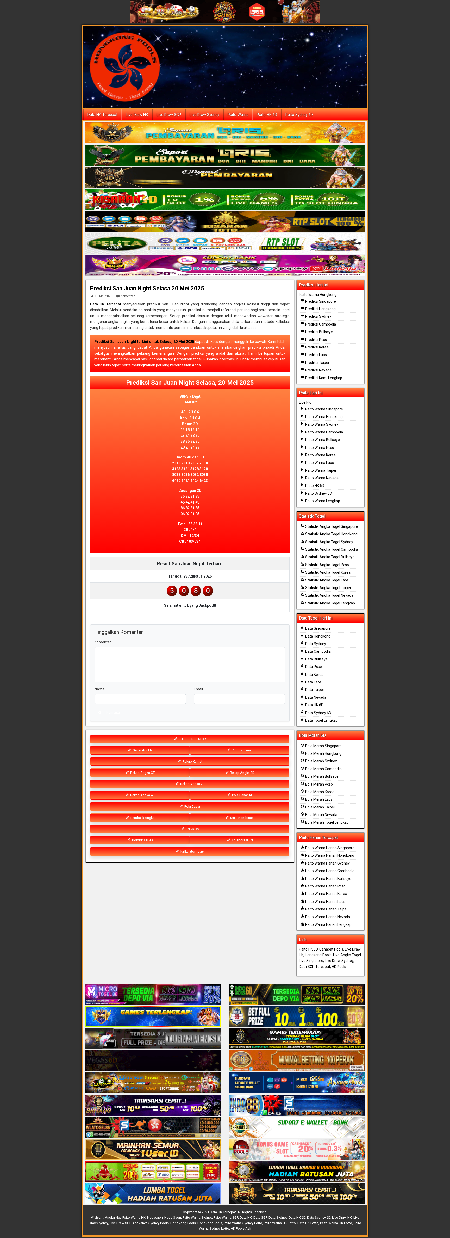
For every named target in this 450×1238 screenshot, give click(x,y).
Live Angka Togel (347, 955)
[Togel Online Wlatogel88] (153, 1127)
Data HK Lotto (307, 1223)
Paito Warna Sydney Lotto (243, 1223)
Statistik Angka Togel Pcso (326, 565)
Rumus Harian (242, 750)
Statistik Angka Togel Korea (327, 572)
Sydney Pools (158, 1223)
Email (198, 689)
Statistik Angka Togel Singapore (331, 526)
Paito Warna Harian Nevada (327, 917)
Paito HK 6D (267, 114)
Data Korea (313, 674)
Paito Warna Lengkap (322, 501)
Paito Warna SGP (226, 1217)
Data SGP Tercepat (314, 967)
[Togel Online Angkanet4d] (297, 1127)
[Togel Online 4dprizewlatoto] (153, 1150)
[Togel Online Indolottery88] (297, 1105)
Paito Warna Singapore (323, 409)
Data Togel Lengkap (321, 720)
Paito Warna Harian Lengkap (328, 924)
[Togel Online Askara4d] (153, 1083)
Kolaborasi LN (242, 840)
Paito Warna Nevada (321, 478)
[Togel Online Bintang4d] (153, 1105)
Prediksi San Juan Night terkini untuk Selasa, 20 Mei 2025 (144, 342)
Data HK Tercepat (102, 114)
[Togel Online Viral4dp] (225, 266)
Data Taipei (314, 690)
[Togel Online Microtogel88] (153, 994)
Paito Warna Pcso (319, 447)
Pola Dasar (192, 806)
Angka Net (113, 1217)
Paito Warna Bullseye (322, 440)
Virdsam (97, 1217)
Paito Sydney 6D (299, 114)
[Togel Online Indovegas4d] (297, 1194)
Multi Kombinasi (241, 818)
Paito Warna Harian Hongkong (329, 855)
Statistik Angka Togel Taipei (327, 588)
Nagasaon (155, 1217)
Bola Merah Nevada (320, 815)
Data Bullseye (316, 659)
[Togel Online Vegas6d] (153, 1061)
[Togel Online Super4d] (225, 177)
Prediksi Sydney (317, 316)
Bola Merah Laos (318, 799)
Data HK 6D (313, 705)
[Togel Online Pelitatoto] (225, 244)
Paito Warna (238, 114)
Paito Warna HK (134, 1217)
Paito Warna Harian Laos (324, 901)
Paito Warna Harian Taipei (325, 909)
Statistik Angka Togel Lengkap (329, 603)
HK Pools (339, 967)
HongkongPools (209, 1223)
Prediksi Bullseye (318, 332)
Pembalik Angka (142, 818)
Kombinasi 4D (142, 840)
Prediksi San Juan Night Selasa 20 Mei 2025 (147, 288)
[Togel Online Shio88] (297, 1172)
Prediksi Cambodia (320, 324)
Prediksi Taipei (316, 362)
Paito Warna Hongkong (317, 294)
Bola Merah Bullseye (321, 776)
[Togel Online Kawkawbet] (153, 1039)
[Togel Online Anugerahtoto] (297, 1083)
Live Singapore (311, 961)
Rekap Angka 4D (142, 795)
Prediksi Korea (316, 347)
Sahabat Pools (331, 949)
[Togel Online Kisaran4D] (225, 200)
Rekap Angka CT (142, 773)
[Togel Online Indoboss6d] (297, 994)
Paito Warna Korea (320, 455)
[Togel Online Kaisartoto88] (153, 1172)
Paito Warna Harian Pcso (325, 886)
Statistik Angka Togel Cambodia (331, 549)
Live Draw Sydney (204, 114)
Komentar (128, 296)
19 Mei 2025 (104, 296)
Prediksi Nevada (318, 370)
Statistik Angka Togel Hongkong (331, 534)
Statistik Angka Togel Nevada (328, 595)
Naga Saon (172, 1217)
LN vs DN (192, 829)
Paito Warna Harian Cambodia (329, 871)
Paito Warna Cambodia (323, 432)
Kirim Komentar (109, 712)
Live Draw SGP (169, 114)
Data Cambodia (317, 651)
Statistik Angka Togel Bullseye (329, 557)
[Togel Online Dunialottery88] (297, 1061)
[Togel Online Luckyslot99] (297, 1017)
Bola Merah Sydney (320, 761)
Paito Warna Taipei (320, 470)
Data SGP (260, 1217)
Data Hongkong (317, 636)
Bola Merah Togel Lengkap (326, 822)
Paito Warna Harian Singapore (329, 848)
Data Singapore (317, 628)
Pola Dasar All (242, 795)
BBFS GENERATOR (192, 739)
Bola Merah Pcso (318, 784)
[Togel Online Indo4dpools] (153, 1194)
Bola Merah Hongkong (322, 753)
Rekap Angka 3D (241, 773)
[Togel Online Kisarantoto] (225, 222)
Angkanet (139, 1223)
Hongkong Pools (318, 955)
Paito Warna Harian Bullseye (327, 879)
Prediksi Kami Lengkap (323, 378)
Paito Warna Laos (319, 463)
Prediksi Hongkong (320, 309)
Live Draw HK (137, 114)
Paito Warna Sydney (321, 424)
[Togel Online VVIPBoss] (225, 133)
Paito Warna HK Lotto (280, 1223)
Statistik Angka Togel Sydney (328, 542)
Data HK (246, 1217)
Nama (99, 689)
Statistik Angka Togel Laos (326, 580)
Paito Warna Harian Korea (325, 894)
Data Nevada (315, 697)
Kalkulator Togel (192, 851)
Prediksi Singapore (320, 301)
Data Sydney (315, 644)
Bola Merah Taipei (319, 807)
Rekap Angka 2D (192, 784)
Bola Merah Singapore (323, 746)
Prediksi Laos (315, 355)
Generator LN (142, 750)
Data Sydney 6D (317, 713)
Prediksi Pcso (315, 340)
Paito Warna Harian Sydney (327, 863)
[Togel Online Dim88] (225, 155)
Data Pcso (313, 667)
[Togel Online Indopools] (297, 1150)
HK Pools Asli (241, 1228)
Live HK (305, 402)
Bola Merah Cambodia (323, 769)
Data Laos (313, 682)
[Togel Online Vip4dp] (297, 1039)
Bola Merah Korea (319, 792)
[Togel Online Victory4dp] (153, 1017)
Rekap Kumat (192, 761)
